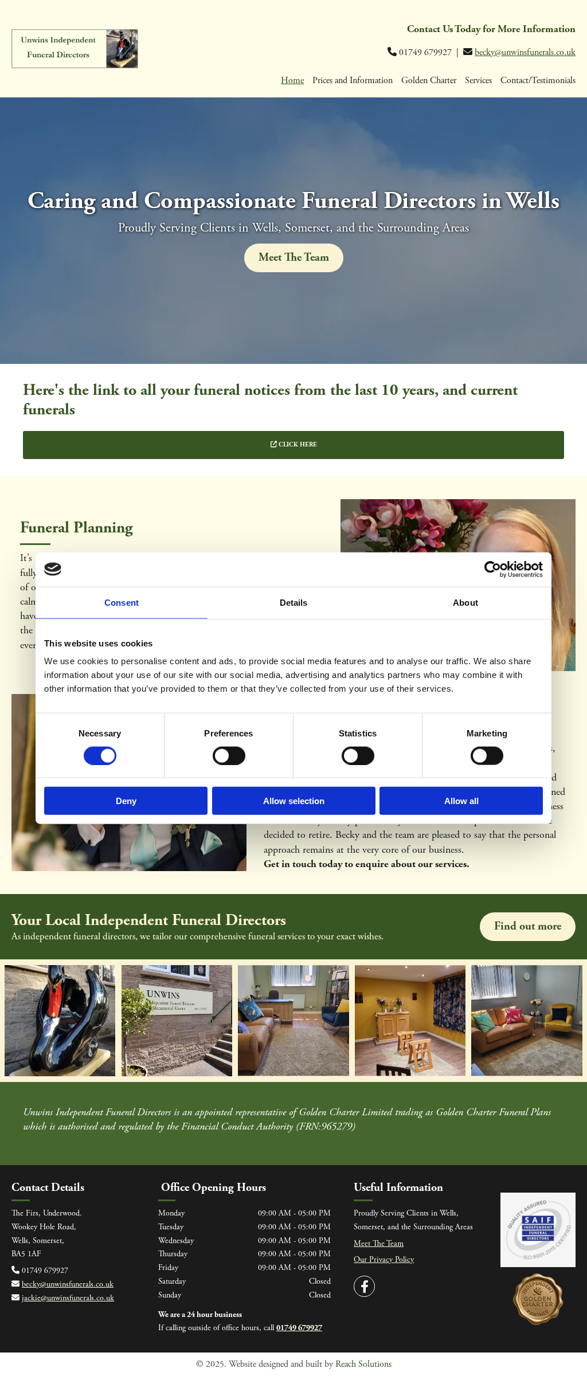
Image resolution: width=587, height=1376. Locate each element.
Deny (126, 801)
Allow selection (293, 801)
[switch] (229, 755)
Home (292, 80)
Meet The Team (379, 1243)
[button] (293, 258)
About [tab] (465, 602)
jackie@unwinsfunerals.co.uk (68, 1298)
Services (478, 80)
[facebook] (364, 1286)
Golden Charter (428, 80)
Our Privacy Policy (384, 1260)
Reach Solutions (363, 1364)
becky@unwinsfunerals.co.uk (525, 52)
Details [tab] (294, 602)
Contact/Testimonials (538, 80)
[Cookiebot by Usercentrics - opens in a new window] (493, 569)
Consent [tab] (121, 602)
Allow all (461, 801)
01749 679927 (299, 1328)
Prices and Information (352, 80)
